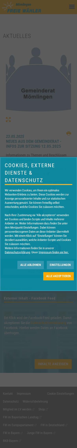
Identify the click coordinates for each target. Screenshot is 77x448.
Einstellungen (60, 265)
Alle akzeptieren (58, 276)
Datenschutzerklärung (17, 252)
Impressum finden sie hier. (54, 252)
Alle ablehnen (30, 265)
